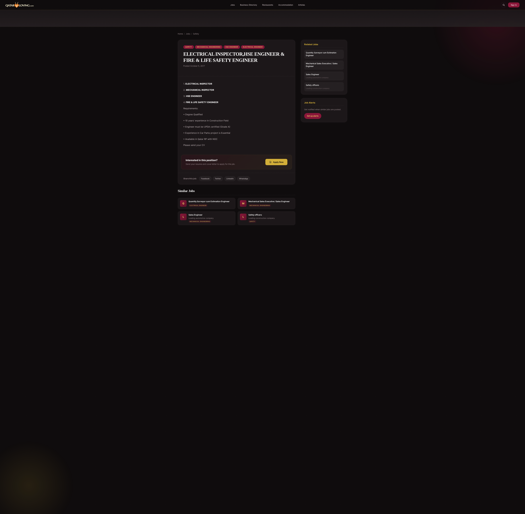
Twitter (218, 178)
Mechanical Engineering (209, 47)
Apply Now (278, 162)
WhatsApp (243, 178)
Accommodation (285, 5)
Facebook (205, 178)
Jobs (232, 5)
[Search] (503, 5)
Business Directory (248, 5)
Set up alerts (313, 116)
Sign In (514, 5)
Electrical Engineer (253, 47)
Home (180, 34)
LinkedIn (230, 178)
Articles (301, 5)
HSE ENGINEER (231, 47)
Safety (196, 34)
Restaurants (267, 5)
